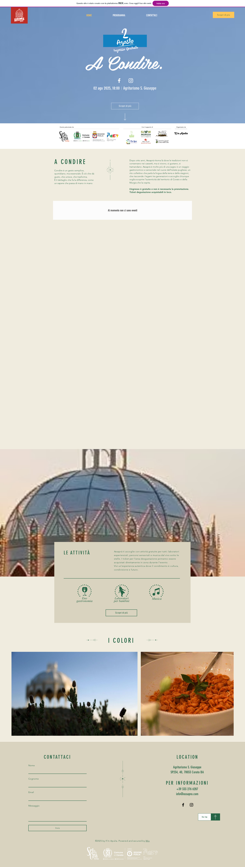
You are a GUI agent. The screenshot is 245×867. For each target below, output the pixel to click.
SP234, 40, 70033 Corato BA (187, 772)
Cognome (33, 778)
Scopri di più (223, 14)
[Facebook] (183, 804)
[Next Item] (228, 694)
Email (31, 792)
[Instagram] (191, 804)
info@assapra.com (187, 794)
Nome (31, 765)
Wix (148, 840)
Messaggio (34, 805)
